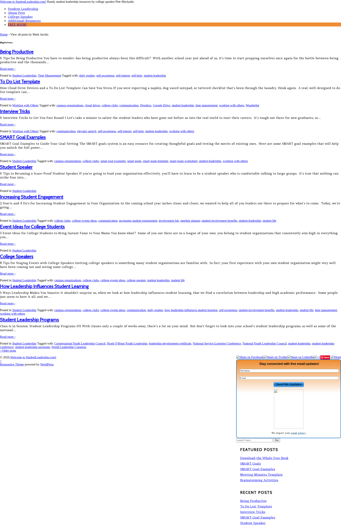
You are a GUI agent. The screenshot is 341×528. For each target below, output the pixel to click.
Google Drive (161, 105)
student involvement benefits (219, 220)
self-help (136, 75)
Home (4, 34)
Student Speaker (16, 167)
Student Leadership (23, 9)
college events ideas (84, 220)
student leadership (155, 75)
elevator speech (86, 131)
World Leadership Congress (69, 347)
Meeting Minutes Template (261, 474)
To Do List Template (20, 81)
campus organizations (69, 105)
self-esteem (123, 75)
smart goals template (155, 161)
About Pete (16, 13)
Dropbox (145, 105)
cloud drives (92, 105)
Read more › (7, 68)
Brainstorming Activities (259, 480)
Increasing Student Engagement (31, 197)
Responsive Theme (12, 364)
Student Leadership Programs (29, 319)
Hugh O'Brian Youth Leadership (127, 343)
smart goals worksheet (183, 161)
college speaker (136, 280)
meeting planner (190, 220)
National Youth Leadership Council (265, 343)
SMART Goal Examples (23, 137)
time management (206, 105)
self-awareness (105, 75)
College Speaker (20, 17)
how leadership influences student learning (191, 310)
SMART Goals (250, 463)
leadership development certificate (170, 343)
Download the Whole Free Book (264, 458)
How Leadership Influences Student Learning (44, 286)
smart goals (134, 161)
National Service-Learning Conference (217, 343)
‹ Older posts (8, 350)
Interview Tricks (15, 111)
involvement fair (169, 220)
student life (269, 220)
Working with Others (25, 105)
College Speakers (16, 256)
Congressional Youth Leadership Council (79, 343)
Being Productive (17, 51)
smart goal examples (113, 161)
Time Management (49, 75)
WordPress (47, 364)
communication (129, 105)
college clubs (110, 105)
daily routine (87, 75)
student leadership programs (32, 347)
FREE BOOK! (17, 24)
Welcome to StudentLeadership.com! (23, 1)
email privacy (298, 432)
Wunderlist (252, 105)
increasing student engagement (138, 220)
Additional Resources (24, 21)
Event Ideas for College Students (32, 226)
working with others (231, 105)
